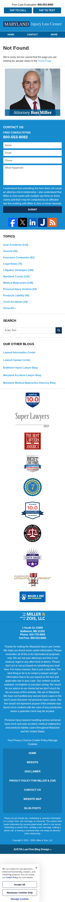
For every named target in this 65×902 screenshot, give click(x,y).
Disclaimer (33, 771)
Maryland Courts (16, 276)
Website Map (32, 799)
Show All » (9, 308)
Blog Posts (32, 808)
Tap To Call (18, 10)
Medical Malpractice (18, 282)
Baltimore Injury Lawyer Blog (20, 367)
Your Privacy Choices (19, 740)
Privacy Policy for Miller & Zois (32, 780)
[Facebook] (12, 222)
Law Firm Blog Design (31, 849)
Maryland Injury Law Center (32, 24)
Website (32, 762)
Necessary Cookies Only (20, 892)
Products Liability (16, 295)
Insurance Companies (19, 257)
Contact (32, 34)
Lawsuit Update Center (16, 360)
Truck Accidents (15, 301)
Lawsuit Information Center (19, 352)
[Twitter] (22, 222)
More (54, 34)
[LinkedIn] (32, 222)
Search (59, 330)
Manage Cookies (20, 898)
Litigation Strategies (18, 270)
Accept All (19, 884)
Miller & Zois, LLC (44, 840)
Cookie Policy (40, 740)
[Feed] (52, 222)
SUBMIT (32, 209)
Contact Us (32, 789)
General (10, 251)
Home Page (44, 61)
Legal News (12, 263)
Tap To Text (47, 10)
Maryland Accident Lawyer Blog (22, 375)
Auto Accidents (15, 244)
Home (11, 34)
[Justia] (42, 222)
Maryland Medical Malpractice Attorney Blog (29, 383)
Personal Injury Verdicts (20, 289)
